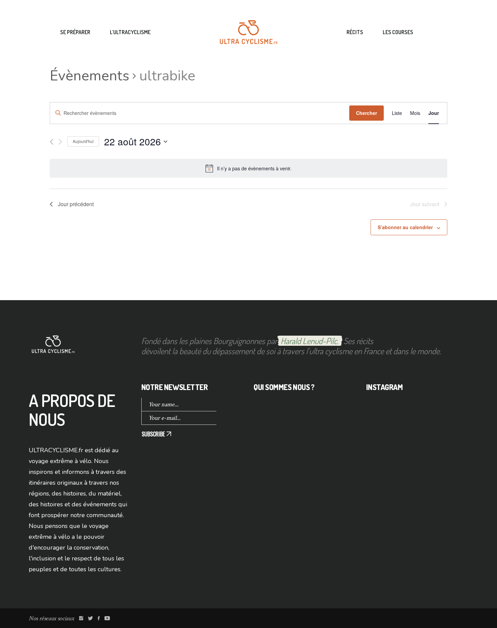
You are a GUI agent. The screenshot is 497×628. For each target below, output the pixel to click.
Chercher (366, 113)
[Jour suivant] (60, 142)
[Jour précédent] (51, 142)
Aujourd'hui (83, 141)
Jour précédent (76, 204)
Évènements (89, 76)
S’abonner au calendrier (405, 227)
